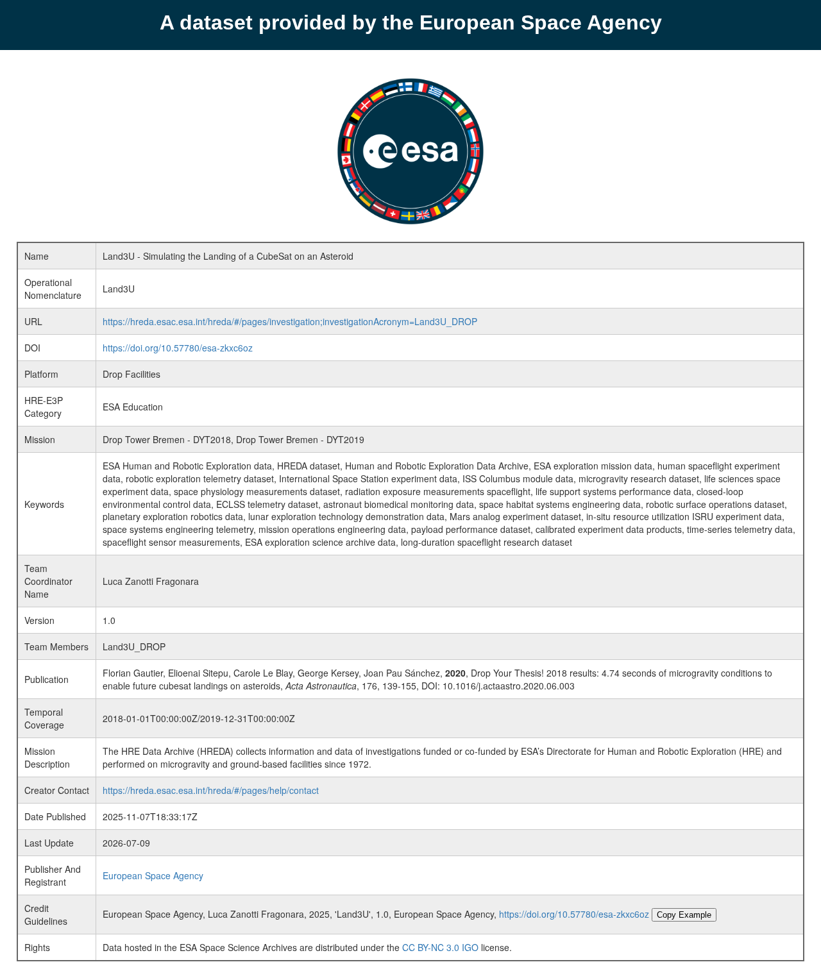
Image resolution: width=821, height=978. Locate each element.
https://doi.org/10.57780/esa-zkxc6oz (178, 347)
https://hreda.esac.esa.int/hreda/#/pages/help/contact (211, 790)
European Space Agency (153, 875)
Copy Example (684, 915)
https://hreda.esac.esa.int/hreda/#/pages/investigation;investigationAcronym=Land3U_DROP (290, 321)
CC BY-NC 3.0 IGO (440, 947)
